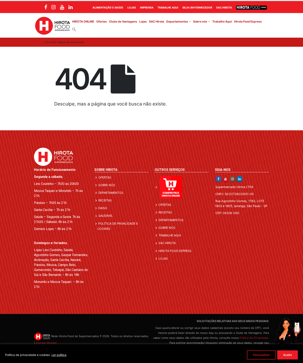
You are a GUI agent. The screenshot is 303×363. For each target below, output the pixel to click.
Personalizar (261, 355)
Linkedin (239, 179)
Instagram (232, 179)
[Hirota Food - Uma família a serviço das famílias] (52, 25)
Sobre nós (200, 21)
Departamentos (177, 21)
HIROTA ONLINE (83, 21)
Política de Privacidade (254, 337)
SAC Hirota (224, 7)
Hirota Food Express (248, 21)
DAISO (102, 208)
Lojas (131, 7)
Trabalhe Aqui (167, 7)
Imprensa (146, 7)
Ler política (59, 355)
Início (38, 42)
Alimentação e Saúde (108, 7)
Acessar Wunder (46, 342)
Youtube (225, 179)
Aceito (287, 355)
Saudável (105, 215)
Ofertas (101, 21)
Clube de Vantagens (123, 21)
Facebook (218, 179)
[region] (151, 353)
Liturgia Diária (45, 301)
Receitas (105, 200)
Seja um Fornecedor (197, 7)
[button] (74, 29)
